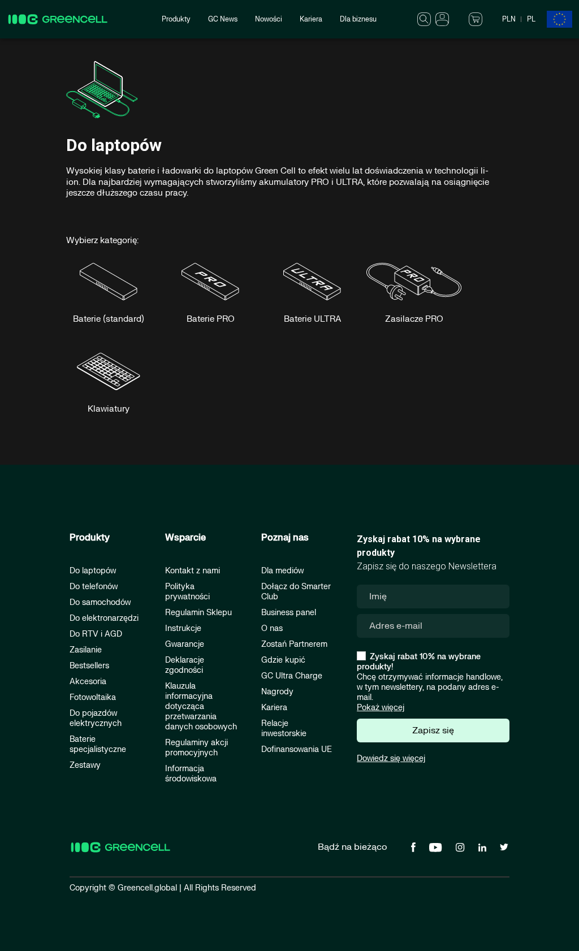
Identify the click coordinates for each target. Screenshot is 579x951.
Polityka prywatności (187, 592)
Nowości (268, 19)
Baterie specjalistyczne (98, 744)
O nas (272, 628)
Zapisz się (433, 730)
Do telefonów (94, 586)
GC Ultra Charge (291, 676)
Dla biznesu (358, 19)
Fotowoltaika (93, 697)
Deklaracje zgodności (184, 665)
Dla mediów (282, 571)
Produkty (176, 19)
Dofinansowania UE (296, 749)
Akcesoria (88, 681)
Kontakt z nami (192, 571)
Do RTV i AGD (96, 634)
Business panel (288, 612)
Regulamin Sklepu (198, 612)
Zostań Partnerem (294, 644)
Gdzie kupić (283, 660)
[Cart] (475, 18)
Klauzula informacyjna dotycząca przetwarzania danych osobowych (201, 706)
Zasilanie (86, 650)
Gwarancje (184, 644)
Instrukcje (183, 628)
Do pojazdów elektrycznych (96, 718)
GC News (222, 19)
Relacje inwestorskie (283, 728)
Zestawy (85, 765)
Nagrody (277, 692)
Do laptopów (93, 571)
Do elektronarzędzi (104, 618)
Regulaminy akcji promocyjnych (196, 748)
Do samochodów (100, 602)
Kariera (311, 19)
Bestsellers (89, 666)
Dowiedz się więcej (391, 758)
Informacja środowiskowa (191, 774)
